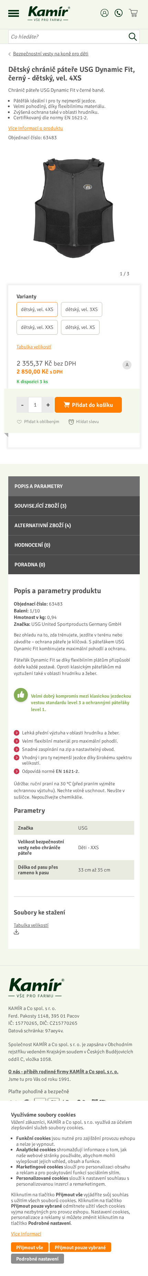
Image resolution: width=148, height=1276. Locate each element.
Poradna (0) (29, 565)
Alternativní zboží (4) (42, 525)
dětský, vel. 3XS (81, 309)
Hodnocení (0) (32, 545)
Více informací (26, 1234)
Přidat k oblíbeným (41, 421)
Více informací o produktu (35, 128)
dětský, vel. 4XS (37, 309)
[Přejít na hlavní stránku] (57, 13)
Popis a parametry (38, 486)
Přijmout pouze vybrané (80, 1247)
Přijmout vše (29, 1247)
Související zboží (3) (40, 506)
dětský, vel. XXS (37, 327)
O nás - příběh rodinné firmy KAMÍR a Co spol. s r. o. (63, 1071)
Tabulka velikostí (31, 925)
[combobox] (67, 37)
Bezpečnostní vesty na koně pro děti (50, 54)
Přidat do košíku (92, 405)
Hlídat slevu (87, 421)
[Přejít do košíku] (134, 13)
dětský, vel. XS (80, 327)
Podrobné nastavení (37, 1259)
